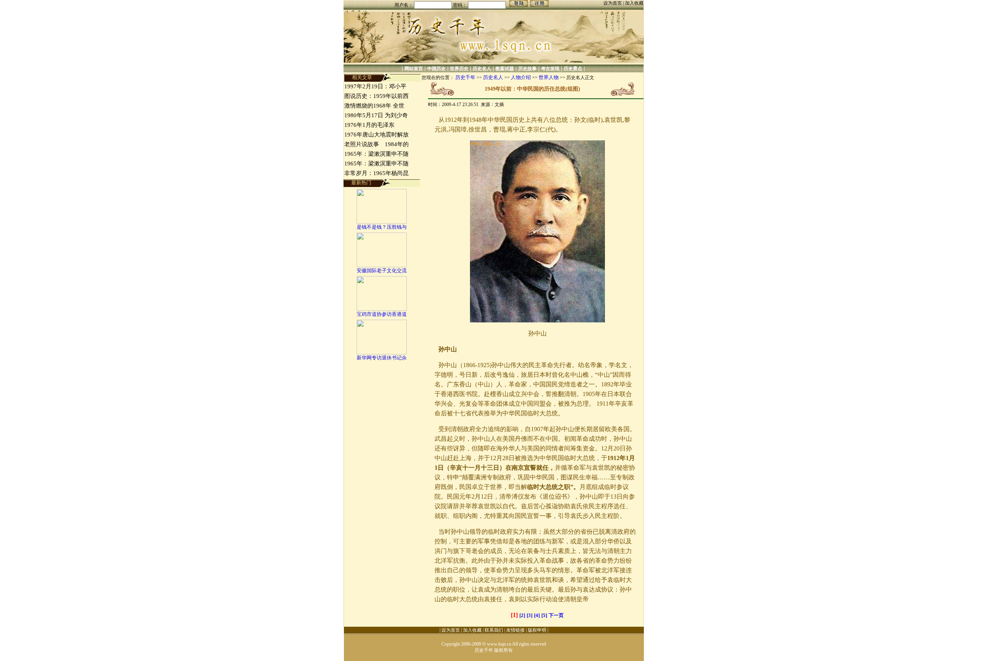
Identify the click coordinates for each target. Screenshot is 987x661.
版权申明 (537, 630)
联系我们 (494, 630)
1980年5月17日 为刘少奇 (376, 115)
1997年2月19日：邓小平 (375, 86)
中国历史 (436, 68)
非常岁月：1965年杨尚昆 (376, 173)
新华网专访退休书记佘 (382, 358)
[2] (522, 615)
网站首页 (413, 68)
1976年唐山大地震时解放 (376, 135)
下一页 (556, 615)
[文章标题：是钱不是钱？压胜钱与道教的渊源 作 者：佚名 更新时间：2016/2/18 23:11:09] (382, 222)
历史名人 (482, 68)
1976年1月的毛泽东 (369, 125)
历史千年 (465, 77)
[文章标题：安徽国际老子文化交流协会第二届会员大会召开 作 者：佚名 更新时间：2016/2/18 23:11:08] (382, 265)
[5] (544, 615)
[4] (537, 615)
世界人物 (549, 77)
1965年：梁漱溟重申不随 (376, 154)
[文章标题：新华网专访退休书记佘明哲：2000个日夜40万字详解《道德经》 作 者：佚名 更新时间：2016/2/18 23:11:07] (382, 353)
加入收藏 (634, 3)
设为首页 (613, 3)
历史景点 (573, 68)
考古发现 (550, 68)
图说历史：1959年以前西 (376, 96)
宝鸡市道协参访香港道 (382, 314)
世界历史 (459, 68)
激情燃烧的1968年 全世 (374, 106)
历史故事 (527, 68)
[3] (529, 615)
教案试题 (504, 68)
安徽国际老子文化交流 (382, 270)
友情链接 (515, 630)
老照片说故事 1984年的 (376, 144)
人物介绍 (521, 77)
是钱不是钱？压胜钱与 (382, 227)
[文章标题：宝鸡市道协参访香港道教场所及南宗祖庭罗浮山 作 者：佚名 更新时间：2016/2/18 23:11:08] (382, 309)
